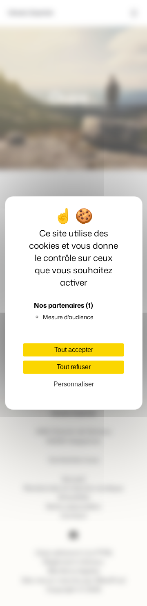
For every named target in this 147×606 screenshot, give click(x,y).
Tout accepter (73, 349)
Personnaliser (73, 384)
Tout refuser (74, 366)
